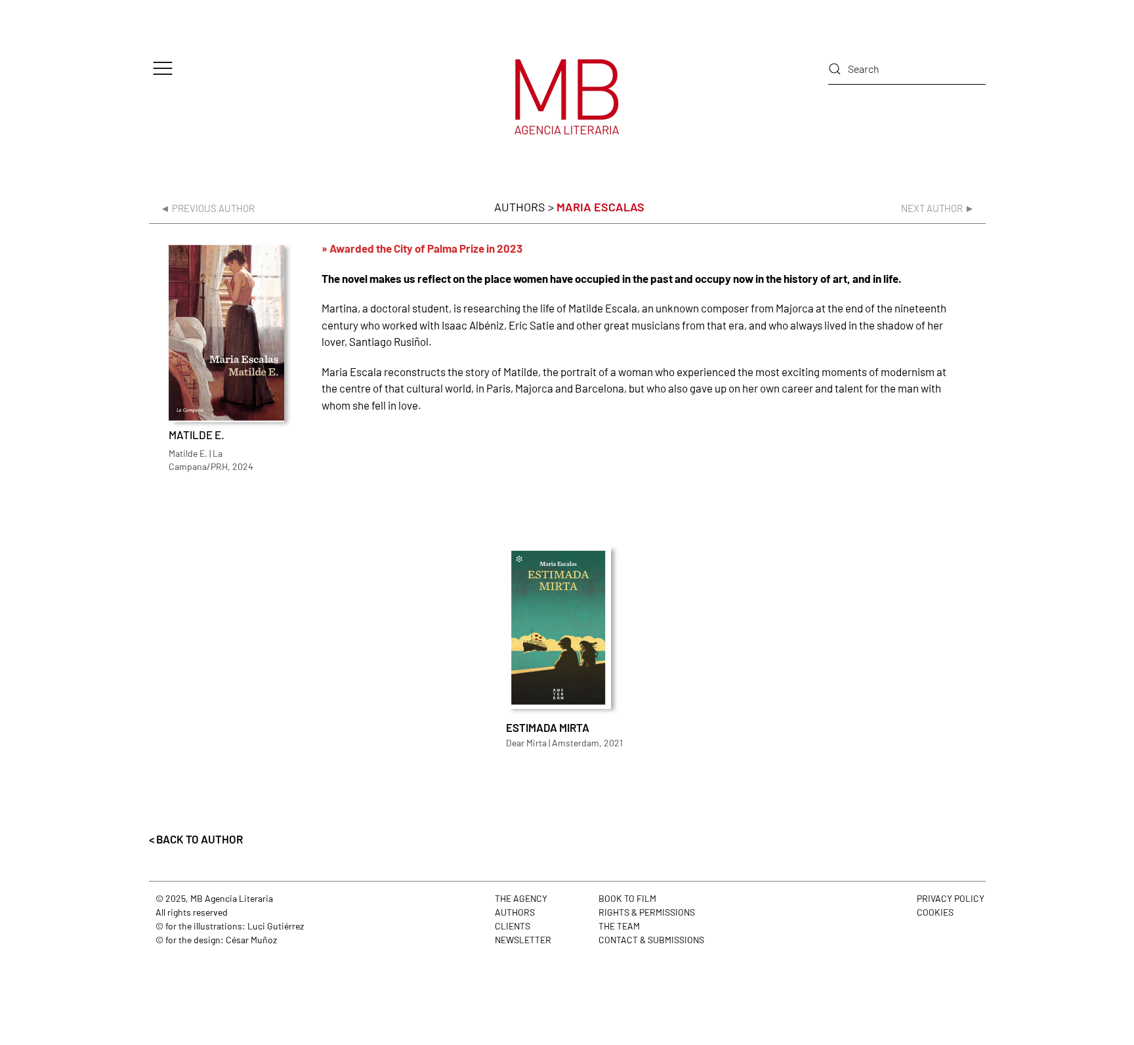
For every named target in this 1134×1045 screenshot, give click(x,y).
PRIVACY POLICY (950, 898)
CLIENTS (512, 925)
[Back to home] (567, 96)
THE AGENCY (521, 898)
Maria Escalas (600, 207)
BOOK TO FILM (627, 898)
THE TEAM (619, 925)
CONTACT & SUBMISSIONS (651, 939)
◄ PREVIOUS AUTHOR (207, 208)
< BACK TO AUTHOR (196, 838)
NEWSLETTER (523, 939)
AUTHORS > (524, 207)
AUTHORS (515, 912)
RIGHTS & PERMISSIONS (646, 912)
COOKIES (935, 912)
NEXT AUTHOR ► (938, 208)
